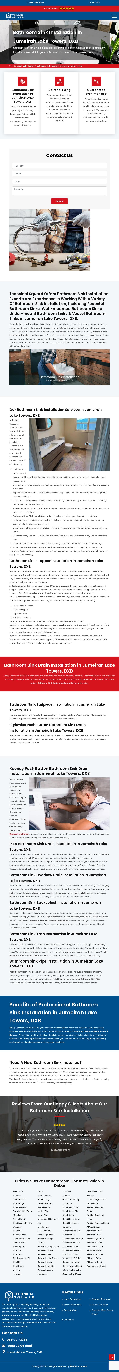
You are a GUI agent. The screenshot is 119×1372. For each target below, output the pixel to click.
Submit (59, 201)
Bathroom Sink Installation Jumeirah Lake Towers (59, 66)
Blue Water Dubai (95, 1192)
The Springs (18, 1203)
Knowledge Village (46, 1235)
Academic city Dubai (96, 1266)
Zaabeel (17, 1195)
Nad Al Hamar (44, 1207)
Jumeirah (66, 1192)
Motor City (42, 1215)
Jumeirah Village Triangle (45, 1240)
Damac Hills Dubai (70, 1262)
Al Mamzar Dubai (95, 1246)
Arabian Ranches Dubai (98, 1223)
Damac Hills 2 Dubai (71, 1258)
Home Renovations (72, 1299)
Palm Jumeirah (45, 1195)
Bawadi (90, 1195)
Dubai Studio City (70, 1207)
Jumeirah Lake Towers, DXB (24, 1352)
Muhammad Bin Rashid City (48, 1221)
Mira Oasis (18, 1192)
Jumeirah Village (45, 1250)
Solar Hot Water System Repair (102, 1312)
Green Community (70, 1199)
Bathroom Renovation (102, 1299)
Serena (16, 1270)
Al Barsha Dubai (94, 1262)
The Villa (17, 1250)
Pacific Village (44, 1199)
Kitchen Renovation (73, 1304)
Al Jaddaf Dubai (94, 1250)
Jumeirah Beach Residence (45, 1272)
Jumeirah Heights (46, 1266)
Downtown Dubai (70, 1254)
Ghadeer (17, 1227)
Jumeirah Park (44, 1254)
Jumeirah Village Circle (48, 1246)
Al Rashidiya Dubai (95, 1238)
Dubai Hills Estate (70, 1246)
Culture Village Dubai (72, 1266)
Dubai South (68, 1215)
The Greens (18, 1266)
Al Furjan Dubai (94, 1258)
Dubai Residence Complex (70, 1225)
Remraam (17, 1274)
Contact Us (69, 1319)
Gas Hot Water (70, 1310)
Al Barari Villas (19, 1235)
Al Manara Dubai (94, 1242)
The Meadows (19, 1207)
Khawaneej (18, 1231)
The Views (18, 1254)
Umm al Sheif (19, 1242)
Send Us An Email (20, 1346)
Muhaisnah (18, 1215)
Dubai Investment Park (72, 1238)
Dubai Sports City (70, 1211)
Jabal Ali (66, 1195)
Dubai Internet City (71, 1242)
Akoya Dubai (19, 1219)
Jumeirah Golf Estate (22, 1211)
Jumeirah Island (45, 1262)
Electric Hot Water (100, 1304)
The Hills (17, 1262)
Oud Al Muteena (45, 1203)
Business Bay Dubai (71, 1274)
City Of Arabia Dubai (71, 1270)
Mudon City (43, 1211)
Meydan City (43, 1227)
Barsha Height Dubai (96, 1199)
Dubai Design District (72, 1250)
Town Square (19, 1246)
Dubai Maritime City (71, 1231)
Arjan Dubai (92, 1203)
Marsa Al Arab (44, 1231)
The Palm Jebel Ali (21, 1258)
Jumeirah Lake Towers (24, 66)
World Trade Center (22, 1238)
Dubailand (67, 1203)
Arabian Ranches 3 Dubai (95, 1209)
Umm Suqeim (19, 1199)
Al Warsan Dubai (94, 1231)
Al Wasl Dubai (93, 1227)
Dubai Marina (68, 1235)
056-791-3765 (36, 2)
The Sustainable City (22, 1223)
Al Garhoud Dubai (95, 1254)
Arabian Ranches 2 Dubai (95, 1217)
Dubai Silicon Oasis (71, 1219)
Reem (40, 1192)
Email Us (95, 2)
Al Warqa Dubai (94, 1235)
